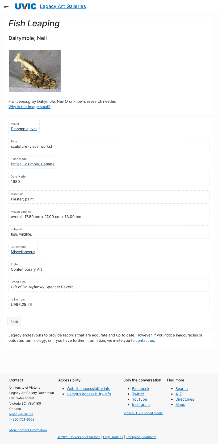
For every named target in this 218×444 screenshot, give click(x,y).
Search (181, 388)
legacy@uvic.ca (21, 414)
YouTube (139, 399)
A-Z (178, 394)
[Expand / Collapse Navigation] (6, 6)
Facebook (140, 388)
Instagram (141, 404)
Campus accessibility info (89, 394)
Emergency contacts (141, 437)
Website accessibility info (88, 388)
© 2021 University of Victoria (78, 437)
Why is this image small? (30, 106)
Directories (184, 399)
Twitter (138, 394)
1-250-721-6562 (21, 419)
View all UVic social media (143, 413)
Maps (180, 404)
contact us (145, 340)
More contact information (28, 430)
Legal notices (113, 437)
